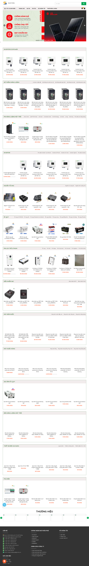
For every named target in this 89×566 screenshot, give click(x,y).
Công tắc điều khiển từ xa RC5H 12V (79, 499)
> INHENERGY (34, 543)
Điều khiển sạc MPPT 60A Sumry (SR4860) (37, 302)
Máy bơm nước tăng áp (69, 314)
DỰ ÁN (28, 8)
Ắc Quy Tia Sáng (73, 217)
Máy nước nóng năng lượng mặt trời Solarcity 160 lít (23, 370)
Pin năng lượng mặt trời (12, 117)
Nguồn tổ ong (9, 186)
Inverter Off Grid (56, 152)
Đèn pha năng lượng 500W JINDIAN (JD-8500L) (23, 434)
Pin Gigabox (74, 248)
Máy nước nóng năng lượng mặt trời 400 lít (9, 369)
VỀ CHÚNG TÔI (41, 8)
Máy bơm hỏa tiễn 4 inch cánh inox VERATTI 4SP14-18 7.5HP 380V (51, 336)
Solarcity (71, 116)
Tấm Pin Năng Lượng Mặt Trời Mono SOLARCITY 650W (9, 138)
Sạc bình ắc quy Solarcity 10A (23, 402)
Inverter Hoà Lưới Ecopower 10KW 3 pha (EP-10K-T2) (79, 71)
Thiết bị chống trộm (69, 446)
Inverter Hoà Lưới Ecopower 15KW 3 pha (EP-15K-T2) (51, 71)
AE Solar (40, 116)
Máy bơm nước (9, 314)
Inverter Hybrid (73, 152)
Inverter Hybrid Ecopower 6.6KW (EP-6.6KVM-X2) (9, 173)
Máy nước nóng (9, 349)
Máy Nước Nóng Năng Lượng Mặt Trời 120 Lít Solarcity (65, 370)
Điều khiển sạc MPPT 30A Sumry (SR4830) (23, 302)
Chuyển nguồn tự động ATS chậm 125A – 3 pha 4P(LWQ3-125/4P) (37, 138)
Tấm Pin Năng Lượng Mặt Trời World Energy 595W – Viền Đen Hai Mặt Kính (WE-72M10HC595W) (65, 139)
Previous (4, 25)
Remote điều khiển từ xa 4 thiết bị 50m (65, 499)
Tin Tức (34, 8)
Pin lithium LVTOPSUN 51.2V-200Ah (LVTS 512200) (23, 270)
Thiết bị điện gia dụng (11, 446)
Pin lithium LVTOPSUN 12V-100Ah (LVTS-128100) (65, 269)
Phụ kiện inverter (81, 152)
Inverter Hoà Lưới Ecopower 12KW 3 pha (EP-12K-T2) (65, 71)
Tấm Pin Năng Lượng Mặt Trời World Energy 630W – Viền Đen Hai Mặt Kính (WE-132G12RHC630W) (51, 139)
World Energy (55, 116)
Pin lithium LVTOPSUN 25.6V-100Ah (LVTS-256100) (51, 270)
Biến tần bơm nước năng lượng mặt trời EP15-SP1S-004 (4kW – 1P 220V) (23, 104)
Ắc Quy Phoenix (81, 217)
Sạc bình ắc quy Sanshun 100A (51, 402)
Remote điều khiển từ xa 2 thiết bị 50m (51, 499)
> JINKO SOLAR (34, 536)
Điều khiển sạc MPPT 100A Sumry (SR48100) (51, 302)
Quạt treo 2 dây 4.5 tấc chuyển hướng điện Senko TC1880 (37, 467)
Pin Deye (54, 248)
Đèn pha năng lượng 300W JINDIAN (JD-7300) (37, 433)
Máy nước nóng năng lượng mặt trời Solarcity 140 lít (51, 370)
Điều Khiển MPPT (73, 281)
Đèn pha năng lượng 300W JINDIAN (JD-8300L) (51, 434)
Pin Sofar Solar (82, 248)
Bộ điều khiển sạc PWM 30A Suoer (65, 302)
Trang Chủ (22, 8)
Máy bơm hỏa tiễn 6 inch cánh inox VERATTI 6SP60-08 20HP (37, 336)
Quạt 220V (61, 446)
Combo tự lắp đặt (37, 82)
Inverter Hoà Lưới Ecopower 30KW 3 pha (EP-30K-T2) (23, 71)
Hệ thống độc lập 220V (60, 82)
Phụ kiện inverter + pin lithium (44, 152)
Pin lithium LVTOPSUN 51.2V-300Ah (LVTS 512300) (37, 270)
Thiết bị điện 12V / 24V (80, 446)
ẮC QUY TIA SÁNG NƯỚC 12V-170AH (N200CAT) (79, 237)
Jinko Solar (26, 116)
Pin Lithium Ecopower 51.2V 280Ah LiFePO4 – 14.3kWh (9, 270)
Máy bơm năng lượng (80, 314)
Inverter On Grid (64, 152)
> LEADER (33, 541)
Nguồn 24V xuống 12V (80, 185)
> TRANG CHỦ (62, 536)
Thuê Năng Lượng (52, 8)
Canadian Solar (47, 116)
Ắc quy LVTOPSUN (18, 217)
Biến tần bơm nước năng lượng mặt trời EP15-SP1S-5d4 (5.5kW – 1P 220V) (9, 104)
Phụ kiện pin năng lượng (80, 116)
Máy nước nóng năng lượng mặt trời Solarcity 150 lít (37, 370)
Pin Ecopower (60, 248)
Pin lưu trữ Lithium (10, 248)
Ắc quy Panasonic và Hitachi (37, 217)
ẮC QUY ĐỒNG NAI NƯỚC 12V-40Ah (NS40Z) (51, 237)
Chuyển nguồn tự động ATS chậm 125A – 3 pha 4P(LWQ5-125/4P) (23, 138)
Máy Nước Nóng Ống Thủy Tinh (65, 348)
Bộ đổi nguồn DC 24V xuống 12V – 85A (23, 206)
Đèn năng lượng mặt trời (13, 413)
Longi (66, 116)
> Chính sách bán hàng (36, 550)
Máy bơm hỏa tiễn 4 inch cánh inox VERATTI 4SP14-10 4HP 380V (65, 336)
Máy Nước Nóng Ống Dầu (79, 348)
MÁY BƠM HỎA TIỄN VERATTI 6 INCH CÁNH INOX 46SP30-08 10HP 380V (9, 336)
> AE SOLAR (34, 534)
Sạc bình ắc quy (9, 381)
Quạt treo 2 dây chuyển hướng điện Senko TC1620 (65, 466)
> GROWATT (34, 538)
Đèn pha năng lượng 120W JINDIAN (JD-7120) (79, 433)
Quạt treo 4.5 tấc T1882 (23, 466)
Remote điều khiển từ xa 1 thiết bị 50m (37, 499)
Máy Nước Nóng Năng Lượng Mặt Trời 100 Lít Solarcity (79, 370)
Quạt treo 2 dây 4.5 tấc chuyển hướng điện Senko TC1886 (9, 467)
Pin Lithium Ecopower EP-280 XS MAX (79, 269)
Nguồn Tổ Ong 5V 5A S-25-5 (9, 206)
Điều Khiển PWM (81, 281)
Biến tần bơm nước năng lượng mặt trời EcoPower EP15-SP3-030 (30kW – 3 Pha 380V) (79, 104)
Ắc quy (6, 217)
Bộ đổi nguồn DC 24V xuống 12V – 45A (51, 206)
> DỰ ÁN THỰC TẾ (63, 538)
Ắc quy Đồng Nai (64, 217)
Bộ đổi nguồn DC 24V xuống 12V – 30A (65, 206)
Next (84, 25)
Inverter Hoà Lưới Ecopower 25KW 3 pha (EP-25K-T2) (37, 71)
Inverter (7, 153)
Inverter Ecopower (11, 49)
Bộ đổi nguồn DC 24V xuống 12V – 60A (37, 206)
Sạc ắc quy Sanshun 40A (65, 401)
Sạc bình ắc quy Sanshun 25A (79, 402)
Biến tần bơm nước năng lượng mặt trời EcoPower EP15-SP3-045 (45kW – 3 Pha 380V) (51, 104)
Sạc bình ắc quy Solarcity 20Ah (37, 402)
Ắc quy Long (55, 217)
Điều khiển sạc (9, 281)
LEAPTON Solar (33, 116)
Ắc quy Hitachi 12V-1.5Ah (65, 237)
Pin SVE (48, 248)
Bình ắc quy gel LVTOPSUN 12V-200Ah (10, 237)
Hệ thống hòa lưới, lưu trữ (48, 82)
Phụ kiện (7, 479)
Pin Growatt (67, 248)
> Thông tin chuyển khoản (37, 555)
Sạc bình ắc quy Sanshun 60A (37, 237)
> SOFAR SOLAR (35, 539)
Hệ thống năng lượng (11, 82)
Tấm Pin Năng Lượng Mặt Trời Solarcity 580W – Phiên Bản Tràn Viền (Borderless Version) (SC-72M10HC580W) (79, 139)
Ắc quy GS (26, 217)
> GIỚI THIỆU (62, 534)
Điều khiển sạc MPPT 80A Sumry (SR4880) (9, 302)
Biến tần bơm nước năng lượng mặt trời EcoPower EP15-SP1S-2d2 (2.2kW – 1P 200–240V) (37, 104)
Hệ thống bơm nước (80, 82)
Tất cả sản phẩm (10, 8)
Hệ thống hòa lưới (71, 82)
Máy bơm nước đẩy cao (56, 314)
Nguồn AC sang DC (69, 185)
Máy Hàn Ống (53, 348)
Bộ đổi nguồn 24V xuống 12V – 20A (79, 206)
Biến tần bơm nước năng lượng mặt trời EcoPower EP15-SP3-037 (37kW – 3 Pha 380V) (65, 104)
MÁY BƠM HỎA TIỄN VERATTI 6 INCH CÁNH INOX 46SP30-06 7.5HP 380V (23, 336)
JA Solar (62, 116)
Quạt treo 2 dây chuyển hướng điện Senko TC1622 (51, 466)
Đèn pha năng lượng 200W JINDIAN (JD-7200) (65, 433)
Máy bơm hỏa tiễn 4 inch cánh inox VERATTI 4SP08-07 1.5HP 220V (79, 336)
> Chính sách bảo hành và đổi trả (38, 552)
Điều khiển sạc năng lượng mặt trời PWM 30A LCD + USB (79, 303)
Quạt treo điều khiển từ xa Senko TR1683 (79, 466)
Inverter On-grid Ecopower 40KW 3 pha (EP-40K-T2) (9, 71)
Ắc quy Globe (48, 217)
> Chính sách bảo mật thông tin (38, 554)
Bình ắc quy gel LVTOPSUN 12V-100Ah (23, 237)
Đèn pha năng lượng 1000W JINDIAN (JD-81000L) (9, 434)
